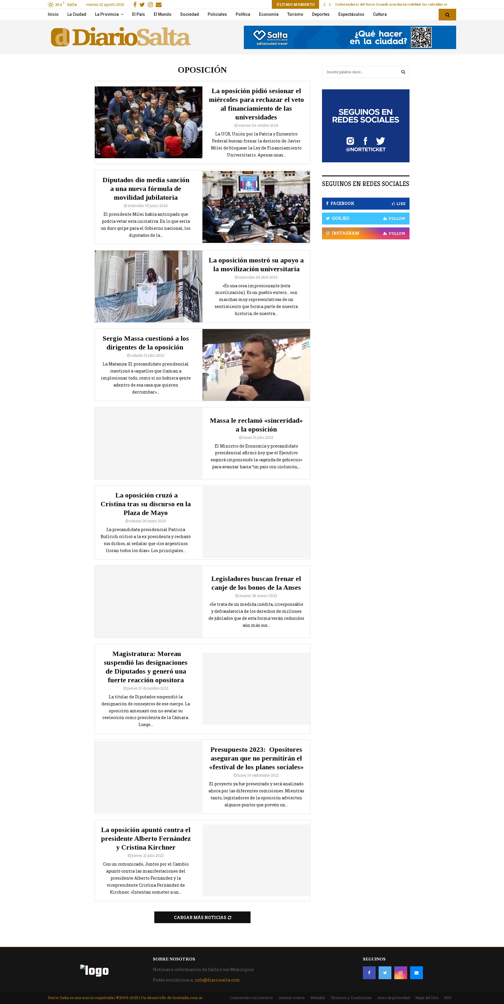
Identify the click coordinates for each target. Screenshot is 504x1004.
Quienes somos (292, 997)
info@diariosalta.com (217, 980)
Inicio (53, 14)
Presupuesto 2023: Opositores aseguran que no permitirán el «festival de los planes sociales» (256, 758)
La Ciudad (76, 14)
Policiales (217, 14)
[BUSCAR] (403, 72)
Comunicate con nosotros (251, 997)
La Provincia (107, 14)
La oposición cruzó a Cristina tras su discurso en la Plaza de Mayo (146, 503)
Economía (269, 14)
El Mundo (163, 14)
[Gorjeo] (385, 972)
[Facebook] (369, 972)
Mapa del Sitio (427, 997)
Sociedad (189, 14)
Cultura (380, 14)
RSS (448, 997)
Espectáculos (351, 14)
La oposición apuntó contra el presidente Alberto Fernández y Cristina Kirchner (146, 838)
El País (138, 14)
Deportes (321, 14)
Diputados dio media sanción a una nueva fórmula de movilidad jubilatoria (145, 188)
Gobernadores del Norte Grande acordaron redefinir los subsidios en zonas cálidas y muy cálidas (414, 4)
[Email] (416, 972)
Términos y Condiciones (351, 997)
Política (243, 14)
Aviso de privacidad (393, 997)
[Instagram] (400, 972)
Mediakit (317, 997)
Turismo (295, 14)
